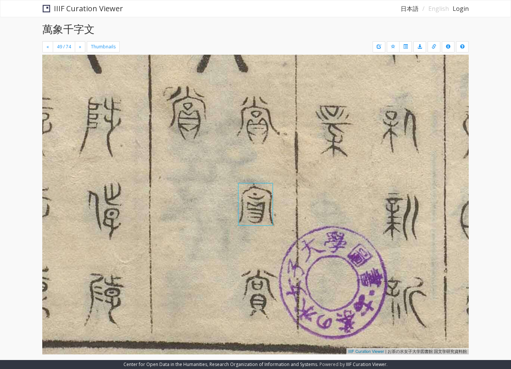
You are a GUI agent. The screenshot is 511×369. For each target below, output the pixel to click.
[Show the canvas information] (434, 46)
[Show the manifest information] (448, 46)
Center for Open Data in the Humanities (165, 364)
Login (461, 8)
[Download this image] (419, 46)
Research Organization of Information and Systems (263, 364)
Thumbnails (103, 46)
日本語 (410, 8)
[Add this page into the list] (393, 46)
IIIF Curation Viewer (88, 8)
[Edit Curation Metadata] (379, 46)
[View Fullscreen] (51, 86)
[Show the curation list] (405, 46)
